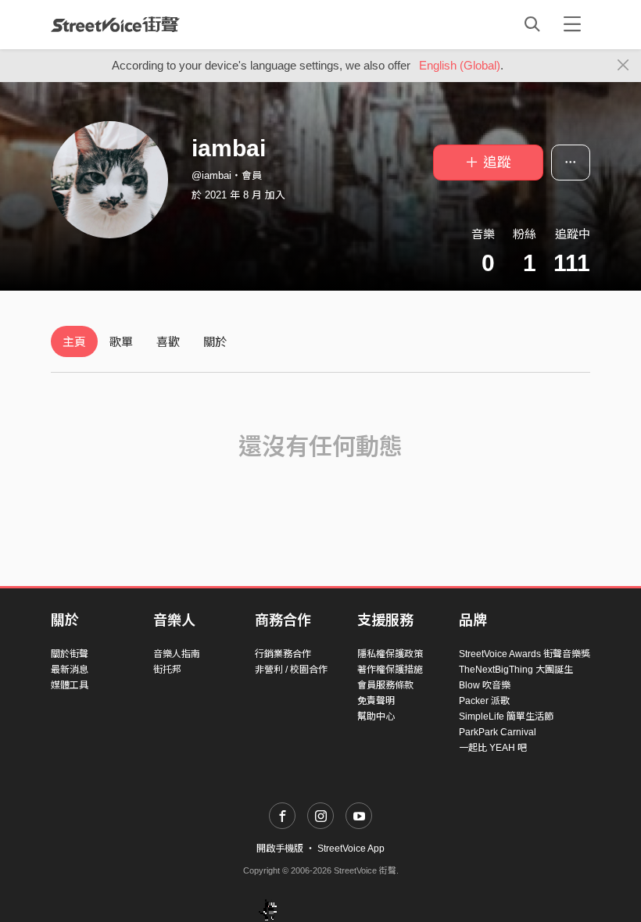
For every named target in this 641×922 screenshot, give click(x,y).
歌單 (121, 341)
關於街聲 (69, 654)
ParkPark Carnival (497, 732)
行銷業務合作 (283, 654)
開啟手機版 (279, 848)
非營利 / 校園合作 (291, 669)
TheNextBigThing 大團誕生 (516, 669)
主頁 (74, 341)
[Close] (623, 65)
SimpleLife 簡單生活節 (506, 716)
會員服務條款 (385, 685)
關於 (215, 341)
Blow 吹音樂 (484, 685)
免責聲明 (376, 700)
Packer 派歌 (484, 700)
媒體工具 (69, 685)
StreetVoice (115, 24)
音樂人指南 (176, 654)
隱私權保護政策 (390, 654)
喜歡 (168, 341)
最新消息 (69, 669)
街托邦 (167, 669)
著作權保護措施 (390, 669)
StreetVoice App (351, 848)
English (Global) (459, 65)
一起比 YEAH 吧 (493, 747)
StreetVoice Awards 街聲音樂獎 (524, 654)
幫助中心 (376, 716)
